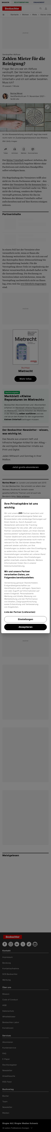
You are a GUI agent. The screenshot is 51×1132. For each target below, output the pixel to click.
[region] (25, 566)
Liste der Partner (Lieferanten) (19, 612)
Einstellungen (25, 619)
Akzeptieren (25, 627)
